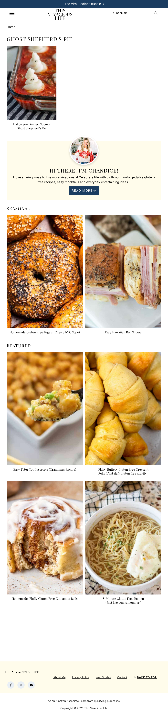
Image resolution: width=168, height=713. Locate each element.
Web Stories (103, 677)
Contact (122, 677)
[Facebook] (10, 685)
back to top (147, 677)
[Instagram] (21, 685)
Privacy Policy (80, 677)
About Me (59, 677)
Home (11, 27)
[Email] (31, 685)
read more (82, 190)
